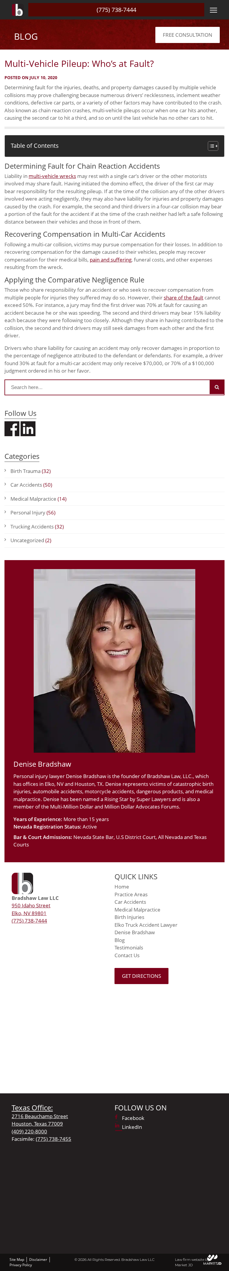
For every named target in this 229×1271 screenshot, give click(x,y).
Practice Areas (131, 894)
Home (121, 886)
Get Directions (141, 975)
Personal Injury (32, 512)
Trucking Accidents (37, 526)
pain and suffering (110, 259)
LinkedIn (132, 1127)
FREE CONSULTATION (187, 34)
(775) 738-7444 (116, 10)
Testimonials (128, 947)
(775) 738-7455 (53, 1138)
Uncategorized (30, 540)
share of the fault (183, 297)
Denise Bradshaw (134, 932)
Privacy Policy (21, 1264)
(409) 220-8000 (29, 1131)
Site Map (17, 1259)
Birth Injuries (129, 917)
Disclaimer (38, 1259)
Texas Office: (32, 1107)
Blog (119, 940)
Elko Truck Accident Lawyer (145, 924)
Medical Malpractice (38, 498)
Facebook (133, 1118)
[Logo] (18, 10)
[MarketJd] (212, 1259)
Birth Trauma (30, 471)
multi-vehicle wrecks (52, 176)
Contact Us (127, 955)
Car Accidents (31, 484)
